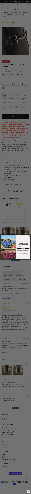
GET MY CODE (23, 248)
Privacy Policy (26, 253)
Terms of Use (24, 253)
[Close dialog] (29, 235)
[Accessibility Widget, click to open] (28, 491)
